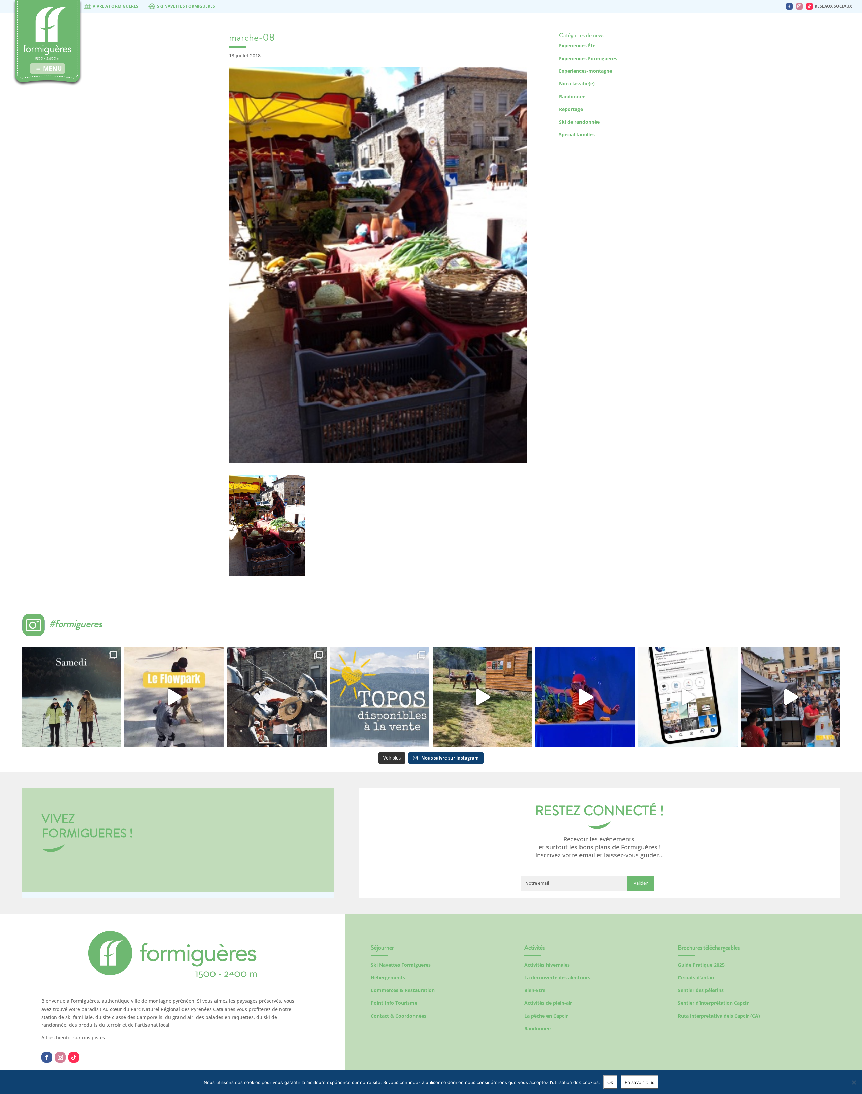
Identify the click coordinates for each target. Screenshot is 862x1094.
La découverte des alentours (557, 977)
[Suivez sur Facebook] (46, 1057)
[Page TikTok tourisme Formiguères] (809, 6)
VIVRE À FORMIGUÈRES (115, 6)
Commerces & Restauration (403, 990)
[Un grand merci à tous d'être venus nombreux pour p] (585, 696)
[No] (853, 1082)
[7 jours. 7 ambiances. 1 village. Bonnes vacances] (71, 696)
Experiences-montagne (585, 71)
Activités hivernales (547, 965)
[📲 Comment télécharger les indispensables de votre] (688, 696)
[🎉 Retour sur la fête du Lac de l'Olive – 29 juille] (482, 696)
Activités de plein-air (548, 1003)
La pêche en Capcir (546, 1016)
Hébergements (388, 977)
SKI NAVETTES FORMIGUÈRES (186, 6)
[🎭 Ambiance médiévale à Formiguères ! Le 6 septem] (277, 696)
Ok (610, 1082)
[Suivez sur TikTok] (73, 1057)
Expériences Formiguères (588, 58)
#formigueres (75, 623)
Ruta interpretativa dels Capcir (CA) (719, 1016)
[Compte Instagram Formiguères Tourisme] (799, 6)
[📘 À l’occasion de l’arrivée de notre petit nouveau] (379, 696)
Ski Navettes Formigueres (401, 965)
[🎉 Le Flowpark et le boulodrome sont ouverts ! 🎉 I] (174, 696)
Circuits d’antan (696, 977)
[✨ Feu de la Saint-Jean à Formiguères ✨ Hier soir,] (790, 696)
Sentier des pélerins (701, 990)
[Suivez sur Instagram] (60, 1057)
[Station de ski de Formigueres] (172, 976)
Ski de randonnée (579, 122)
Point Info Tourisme (394, 1003)
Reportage (571, 109)
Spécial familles (577, 134)
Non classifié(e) (577, 83)
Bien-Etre (534, 990)
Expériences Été (577, 45)
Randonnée (572, 96)
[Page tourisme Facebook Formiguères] (789, 6)
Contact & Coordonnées (398, 1016)
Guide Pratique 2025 (701, 965)
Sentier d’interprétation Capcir (713, 1003)
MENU (52, 68)
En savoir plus (639, 1082)
